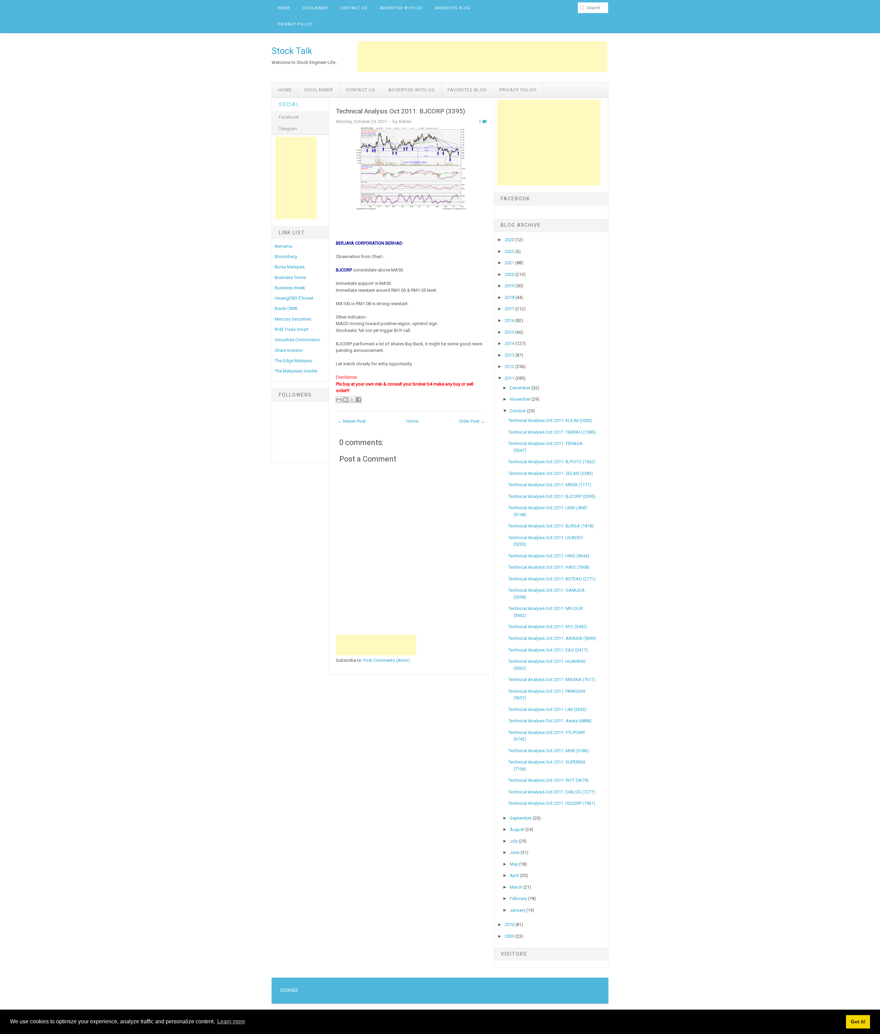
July (514, 841)
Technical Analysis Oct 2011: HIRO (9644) (548, 555)
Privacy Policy (295, 24)
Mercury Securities (293, 319)
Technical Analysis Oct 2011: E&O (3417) (548, 650)
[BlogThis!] (345, 399)
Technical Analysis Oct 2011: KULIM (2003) (550, 420)
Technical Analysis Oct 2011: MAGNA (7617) (551, 679)
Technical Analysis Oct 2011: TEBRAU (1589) (552, 432)
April (515, 875)
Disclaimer (315, 8)
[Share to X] (352, 399)
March (516, 887)
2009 (510, 936)
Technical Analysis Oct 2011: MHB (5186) (548, 750)
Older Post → (472, 421)
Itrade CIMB (286, 308)
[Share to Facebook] (358, 399)
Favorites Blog (452, 8)
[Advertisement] (482, 56)
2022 (510, 251)
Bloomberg (286, 256)
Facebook (289, 117)
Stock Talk (292, 51)
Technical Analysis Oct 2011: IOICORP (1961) (551, 803)
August (517, 829)
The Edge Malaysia (293, 360)
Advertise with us (401, 8)
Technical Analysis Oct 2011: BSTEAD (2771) (552, 578)
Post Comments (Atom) (386, 660)
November (520, 399)
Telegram (288, 128)
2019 (510, 285)
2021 (510, 262)
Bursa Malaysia (290, 266)
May (514, 864)
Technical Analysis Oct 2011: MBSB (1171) (549, 484)
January (518, 910)
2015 (510, 332)
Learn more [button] (231, 1021)
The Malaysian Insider (296, 371)
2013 (510, 355)
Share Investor (289, 350)
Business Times (290, 277)
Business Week (290, 287)
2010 (510, 924)
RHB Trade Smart (291, 329)
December (520, 387)
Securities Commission (297, 339)
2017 (510, 308)
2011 (510, 378)
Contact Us (353, 8)
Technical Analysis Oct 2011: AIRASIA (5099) (552, 638)
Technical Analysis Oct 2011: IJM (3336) (547, 709)
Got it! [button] (858, 1021)
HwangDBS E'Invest (294, 298)
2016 (510, 320)
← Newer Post (352, 421)
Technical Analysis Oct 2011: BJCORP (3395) (400, 111)
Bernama (283, 246)
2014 (510, 343)
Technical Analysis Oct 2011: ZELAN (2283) (550, 473)
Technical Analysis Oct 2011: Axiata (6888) (550, 720)
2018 (510, 297)
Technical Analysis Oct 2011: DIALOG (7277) (551, 791)
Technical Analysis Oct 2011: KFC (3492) (547, 626)
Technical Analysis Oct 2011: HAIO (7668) (549, 567)
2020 (510, 274)
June (515, 852)
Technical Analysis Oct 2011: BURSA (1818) (551, 526)
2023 (510, 239)
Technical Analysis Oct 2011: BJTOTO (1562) (551, 461)
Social (289, 104)
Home (284, 8)
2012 (510, 366)
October (518, 410)
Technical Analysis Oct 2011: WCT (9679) (548, 780)
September (521, 818)
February (519, 898)
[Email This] (339, 399)
